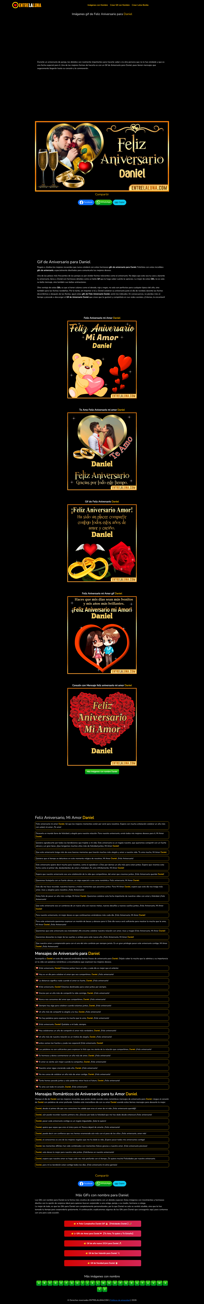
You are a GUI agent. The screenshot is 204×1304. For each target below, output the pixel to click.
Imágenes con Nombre (98, 5)
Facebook (87, 202)
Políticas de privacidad (120, 1300)
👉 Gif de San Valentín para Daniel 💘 (103, 1253)
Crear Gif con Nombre (120, 5)
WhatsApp (105, 202)
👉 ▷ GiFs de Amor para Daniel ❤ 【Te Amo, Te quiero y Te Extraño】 (102, 1233)
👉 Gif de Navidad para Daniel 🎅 (103, 1263)
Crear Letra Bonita (140, 5)
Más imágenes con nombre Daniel (102, 771)
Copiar (121, 202)
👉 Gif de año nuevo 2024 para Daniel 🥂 (103, 1243)
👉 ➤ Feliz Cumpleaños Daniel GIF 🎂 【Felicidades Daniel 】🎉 (103, 1223)
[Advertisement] (102, 38)
